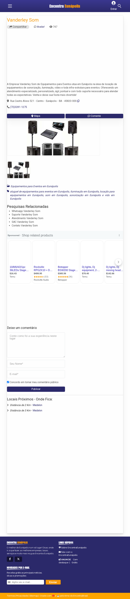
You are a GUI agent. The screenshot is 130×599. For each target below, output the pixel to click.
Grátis (74, 562)
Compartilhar (19, 26)
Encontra (64, 6)
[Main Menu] (10, 6)
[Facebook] (10, 559)
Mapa (37, 115)
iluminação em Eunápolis (84, 191)
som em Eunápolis (56, 195)
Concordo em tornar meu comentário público (34, 382)
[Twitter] (18, 559)
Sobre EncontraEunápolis (73, 547)
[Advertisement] (65, 57)
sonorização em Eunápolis (85, 195)
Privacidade (22, 596)
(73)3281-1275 (18, 107)
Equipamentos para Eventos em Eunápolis (34, 186)
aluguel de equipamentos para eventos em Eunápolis (39, 191)
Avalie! (41, 26)
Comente (96, 115)
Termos (11, 596)
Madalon (37, 405)
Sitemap (34, 596)
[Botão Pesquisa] (120, 6)
